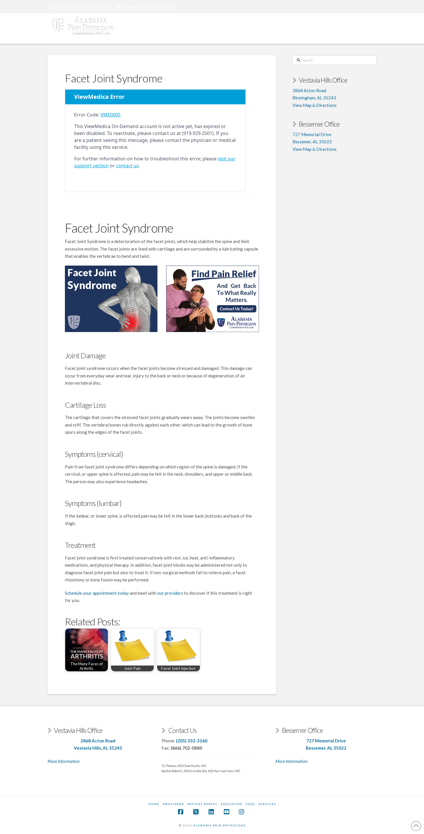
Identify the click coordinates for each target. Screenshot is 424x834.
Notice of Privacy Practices (146, 7)
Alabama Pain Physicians (219, 825)
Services (267, 804)
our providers (170, 593)
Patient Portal (202, 804)
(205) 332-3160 (65, 7)
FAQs (250, 804)
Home (154, 804)
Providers (173, 804)
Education (231, 804)
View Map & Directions (314, 105)
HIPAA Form (99, 7)
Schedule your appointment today (97, 593)
